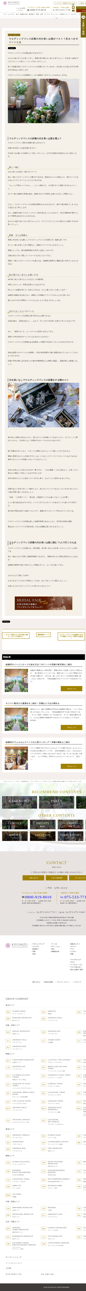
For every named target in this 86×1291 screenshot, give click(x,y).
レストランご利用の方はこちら (65, 3)
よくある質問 (21, 8)
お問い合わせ (36, 982)
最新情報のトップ (43, 634)
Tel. (61, 10)
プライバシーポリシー (63, 982)
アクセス (20, 10)
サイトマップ (77, 982)
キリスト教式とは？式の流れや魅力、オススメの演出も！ (17, 635)
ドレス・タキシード (14, 35)
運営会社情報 (48, 982)
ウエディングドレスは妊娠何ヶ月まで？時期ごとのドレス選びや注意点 (71, 635)
